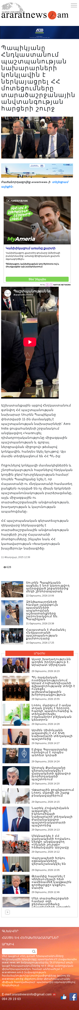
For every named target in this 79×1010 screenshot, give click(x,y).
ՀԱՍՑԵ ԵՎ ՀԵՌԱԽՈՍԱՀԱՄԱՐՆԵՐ (30, 937)
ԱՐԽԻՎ (8, 944)
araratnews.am (11, 972)
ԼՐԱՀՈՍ (39, 653)
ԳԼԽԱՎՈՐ (10, 931)
